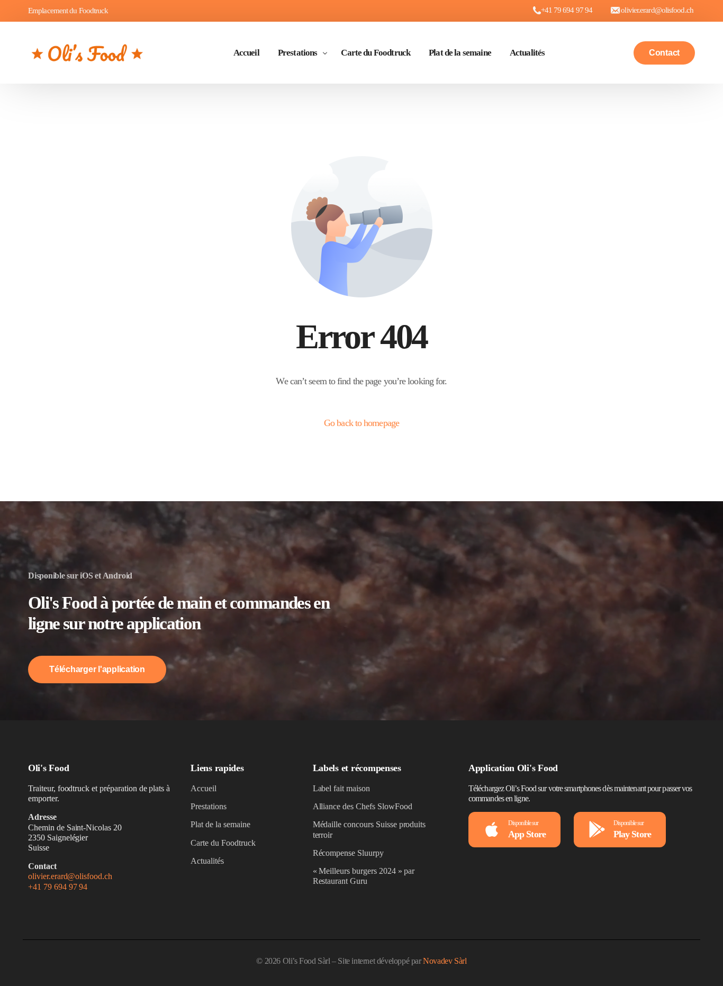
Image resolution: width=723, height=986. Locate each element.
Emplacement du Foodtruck (68, 11)
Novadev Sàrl (444, 960)
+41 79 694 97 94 (567, 10)
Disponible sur (523, 823)
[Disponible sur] (491, 829)
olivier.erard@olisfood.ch (70, 876)
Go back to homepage (361, 423)
